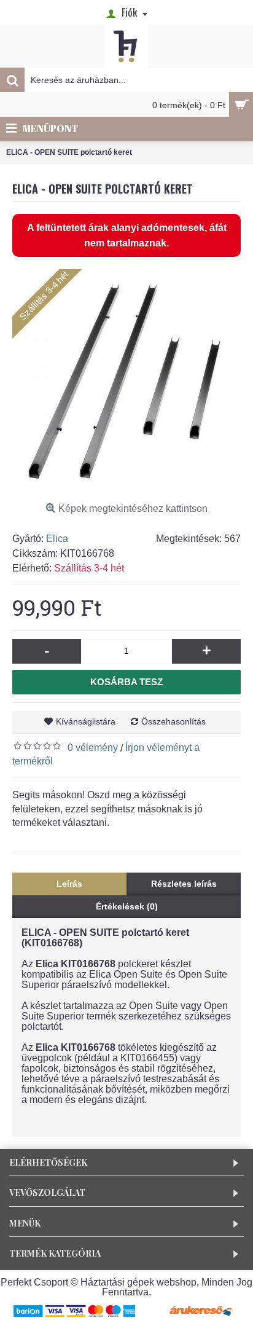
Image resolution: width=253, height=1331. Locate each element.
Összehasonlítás (173, 721)
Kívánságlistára (85, 721)
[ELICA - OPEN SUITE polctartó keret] (126, 383)
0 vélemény (93, 747)
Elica (57, 538)
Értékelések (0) (127, 906)
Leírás (69, 884)
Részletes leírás (184, 884)
